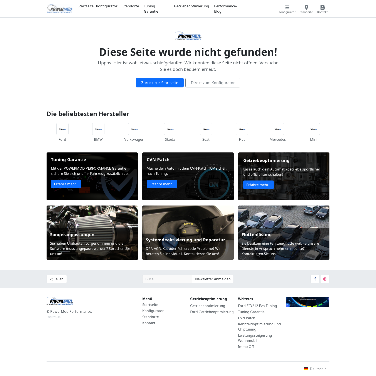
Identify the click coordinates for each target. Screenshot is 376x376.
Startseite (86, 6)
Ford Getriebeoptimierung (212, 311)
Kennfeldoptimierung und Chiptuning (259, 327)
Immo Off (246, 346)
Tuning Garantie (151, 9)
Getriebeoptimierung (191, 6)
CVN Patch (246, 318)
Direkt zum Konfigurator (213, 82)
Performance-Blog (225, 9)
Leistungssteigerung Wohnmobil (255, 338)
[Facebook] (315, 279)
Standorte (131, 6)
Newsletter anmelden (213, 279)
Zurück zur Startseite (159, 82)
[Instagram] (324, 279)
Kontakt (148, 323)
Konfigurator (107, 6)
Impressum (53, 317)
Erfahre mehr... (66, 184)
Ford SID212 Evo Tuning (257, 305)
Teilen (58, 279)
